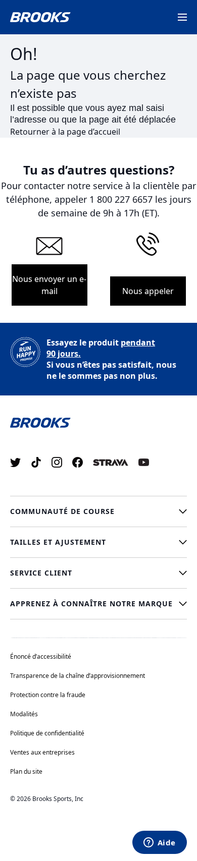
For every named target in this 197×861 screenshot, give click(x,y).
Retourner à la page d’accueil (65, 131)
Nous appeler (148, 291)
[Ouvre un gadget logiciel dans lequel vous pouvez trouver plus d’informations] (159, 843)
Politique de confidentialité (47, 733)
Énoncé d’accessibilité (40, 656)
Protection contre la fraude (47, 695)
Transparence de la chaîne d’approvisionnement (77, 675)
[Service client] (98, 573)
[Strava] (110, 462)
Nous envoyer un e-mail (49, 285)
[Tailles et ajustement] (98, 542)
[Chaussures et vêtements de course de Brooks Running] (40, 17)
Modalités (24, 714)
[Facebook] (77, 462)
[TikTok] (36, 462)
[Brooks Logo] (98, 422)
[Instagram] (57, 462)
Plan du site (26, 771)
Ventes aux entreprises (42, 752)
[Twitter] (15, 462)
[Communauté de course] (98, 511)
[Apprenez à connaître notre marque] (98, 604)
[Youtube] (143, 462)
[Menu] (182, 17)
